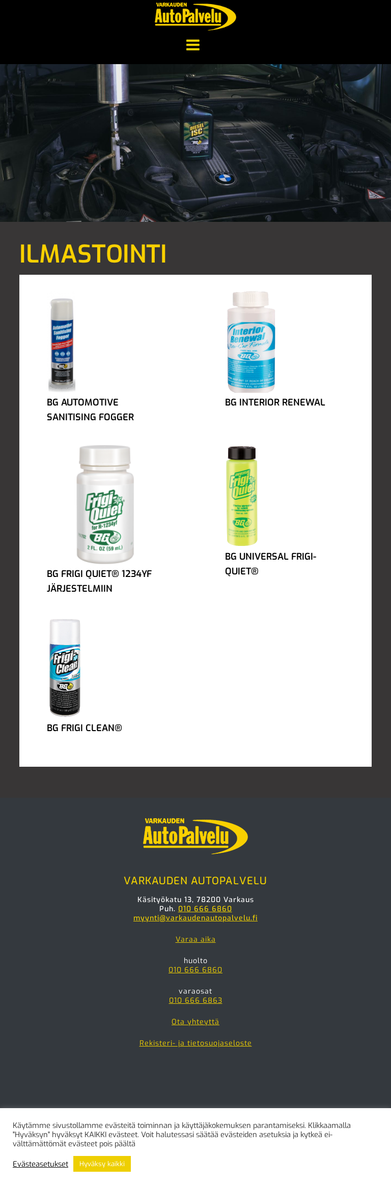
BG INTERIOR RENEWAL (275, 402)
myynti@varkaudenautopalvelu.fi (195, 918)
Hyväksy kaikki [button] (102, 1164)
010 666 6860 (205, 909)
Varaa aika (196, 939)
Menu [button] (195, 46)
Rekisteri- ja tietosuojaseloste (195, 1043)
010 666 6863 (195, 1000)
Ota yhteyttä (195, 1022)
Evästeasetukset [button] (40, 1164)
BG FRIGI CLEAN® (84, 728)
